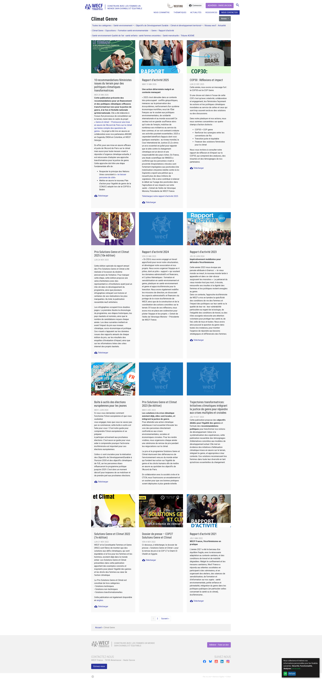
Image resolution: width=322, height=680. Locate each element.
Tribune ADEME (187, 35)
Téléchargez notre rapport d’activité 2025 (160, 196)
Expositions (110, 30)
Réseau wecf (210, 25)
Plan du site (207, 677)
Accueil (98, 627)
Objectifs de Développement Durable (152, 25)
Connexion (195, 5)
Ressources (211, 12)
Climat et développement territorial (185, 25)
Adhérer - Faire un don (219, 5)
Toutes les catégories (101, 25)
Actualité (222, 25)
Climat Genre (97, 30)
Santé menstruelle (171, 35)
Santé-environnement (122, 25)
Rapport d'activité (166, 30)
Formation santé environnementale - (133, 30)
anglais (100, 600)
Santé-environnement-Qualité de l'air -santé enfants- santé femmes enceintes (126, 35)
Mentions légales (218, 677)
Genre (154, 30)
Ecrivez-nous (99, 666)
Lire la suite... (296, 669)
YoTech (228, 677)
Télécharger (101, 195)
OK (285, 674)
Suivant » (165, 618)
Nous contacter (229, 12)
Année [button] (224, 18)
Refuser (292, 674)
